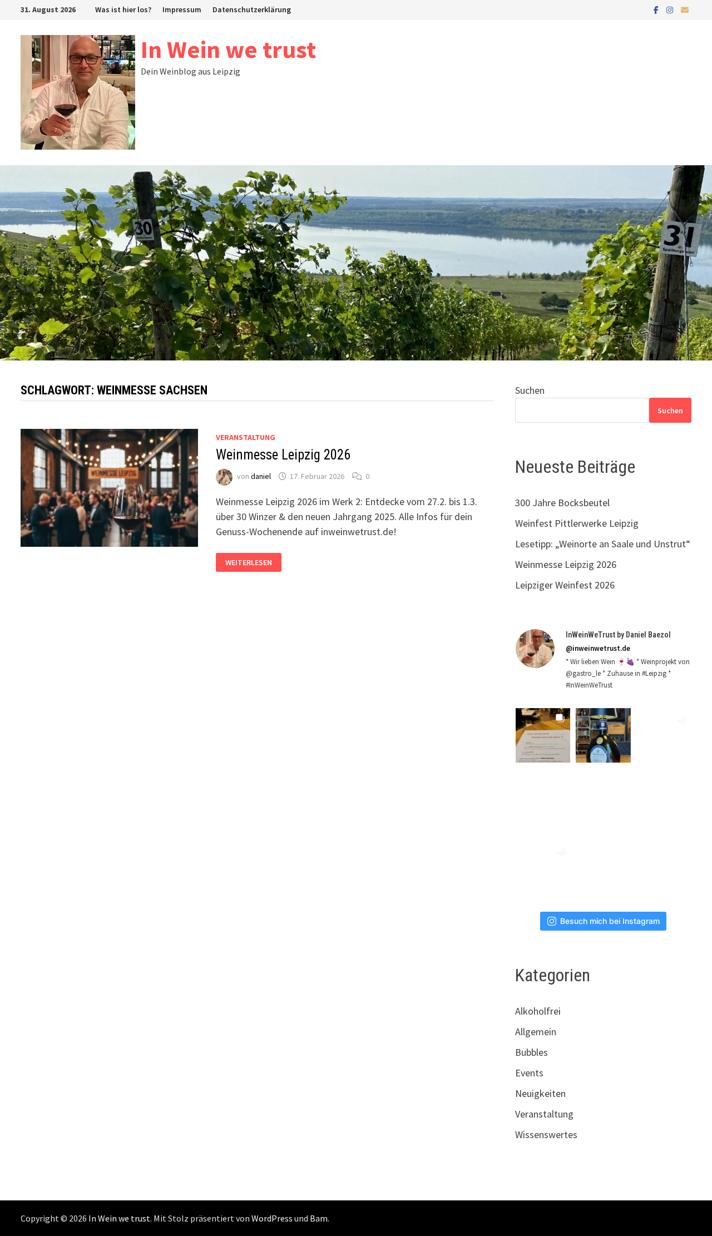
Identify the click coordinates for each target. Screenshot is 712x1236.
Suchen (530, 390)
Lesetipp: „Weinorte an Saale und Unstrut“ (602, 543)
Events (529, 1072)
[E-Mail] (684, 9)
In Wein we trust (228, 49)
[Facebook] (657, 9)
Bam (319, 1218)
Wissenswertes (546, 1134)
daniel (261, 476)
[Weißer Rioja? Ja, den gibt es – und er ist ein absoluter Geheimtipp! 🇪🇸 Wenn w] (543, 867)
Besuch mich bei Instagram (610, 921)
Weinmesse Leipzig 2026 (283, 455)
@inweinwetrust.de (598, 648)
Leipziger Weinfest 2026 (565, 585)
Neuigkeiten (540, 1093)
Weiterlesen (248, 562)
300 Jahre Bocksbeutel (562, 502)
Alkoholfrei (538, 1011)
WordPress (272, 1218)
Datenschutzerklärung (251, 9)
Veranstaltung (245, 437)
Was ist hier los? (123, 9)
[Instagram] (671, 9)
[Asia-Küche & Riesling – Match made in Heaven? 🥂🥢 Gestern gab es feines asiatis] (663, 801)
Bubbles (531, 1052)
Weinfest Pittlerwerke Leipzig (577, 523)
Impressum (181, 9)
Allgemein (535, 1031)
